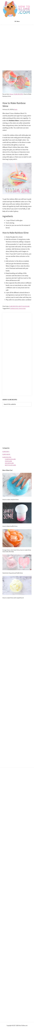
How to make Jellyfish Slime (10, 499)
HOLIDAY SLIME (9, 463)
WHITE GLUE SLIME (24, 306)
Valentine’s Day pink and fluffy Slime (12, 573)
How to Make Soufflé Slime (9, 526)
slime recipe (22, 308)
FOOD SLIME (8, 461)
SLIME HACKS (6, 454)
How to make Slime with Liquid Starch (13, 598)
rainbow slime (14, 308)
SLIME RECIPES (13, 306)
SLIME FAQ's (5, 451)
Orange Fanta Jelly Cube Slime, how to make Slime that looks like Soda (16, 550)
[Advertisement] (17, 49)
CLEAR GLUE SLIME (10, 459)
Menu (18, 21)
